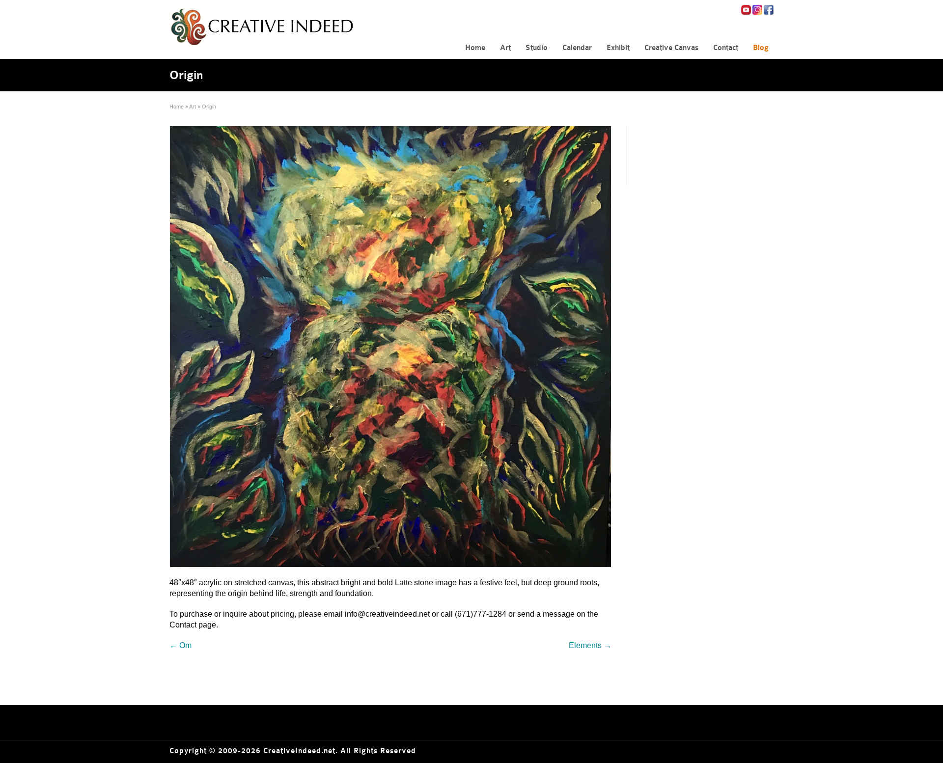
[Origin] (390, 347)
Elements (590, 645)
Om (180, 645)
